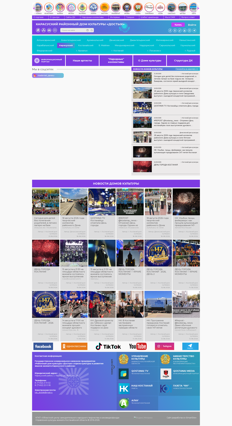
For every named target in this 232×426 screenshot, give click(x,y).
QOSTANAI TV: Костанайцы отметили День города (98, 222)
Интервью (115, 17)
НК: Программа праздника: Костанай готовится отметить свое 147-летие (158, 324)
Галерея (130, 17)
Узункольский (187, 45)
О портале (38, 17)
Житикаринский (164, 40)
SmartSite (191, 417)
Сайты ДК (70, 17)
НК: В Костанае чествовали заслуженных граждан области (128, 324)
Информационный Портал (186, 372)
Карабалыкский (45, 45)
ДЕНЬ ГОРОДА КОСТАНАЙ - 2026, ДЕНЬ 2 (156, 271)
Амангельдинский (71, 40)
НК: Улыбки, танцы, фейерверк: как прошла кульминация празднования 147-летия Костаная (186, 223)
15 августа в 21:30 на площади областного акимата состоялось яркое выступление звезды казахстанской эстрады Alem (101, 274)
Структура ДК (183, 60)
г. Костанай (117, 50)
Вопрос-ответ (188, 17)
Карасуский (66, 45)
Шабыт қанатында (149, 17)
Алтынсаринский (46, 40)
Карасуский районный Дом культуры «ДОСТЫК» (80, 24)
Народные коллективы (93, 17)
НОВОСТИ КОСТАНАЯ (182, 386)
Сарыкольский (167, 45)
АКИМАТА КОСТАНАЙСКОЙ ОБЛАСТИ (143, 359)
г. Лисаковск (154, 50)
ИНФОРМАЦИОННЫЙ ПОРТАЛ (51, 60)
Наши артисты (82, 60)
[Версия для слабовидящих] (55, 30)
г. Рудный (190, 50)
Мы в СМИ (170, 17)
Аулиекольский (95, 40)
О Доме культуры (149, 60)
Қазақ (178, 24)
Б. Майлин (104, 45)
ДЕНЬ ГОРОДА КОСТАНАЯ (42, 270)
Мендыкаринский (124, 45)
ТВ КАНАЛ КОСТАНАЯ (140, 372)
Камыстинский (187, 40)
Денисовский (116, 40)
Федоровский (44, 50)
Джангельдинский (140, 40)
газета (142, 386)
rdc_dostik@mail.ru (43, 392)
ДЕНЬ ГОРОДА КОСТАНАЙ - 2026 (43, 321)
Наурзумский (147, 45)
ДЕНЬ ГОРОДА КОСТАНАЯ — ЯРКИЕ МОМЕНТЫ (130, 271)
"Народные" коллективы (116, 61)
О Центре (54, 17)
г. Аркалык (82, 50)
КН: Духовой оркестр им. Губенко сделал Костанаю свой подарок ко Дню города (101, 325)
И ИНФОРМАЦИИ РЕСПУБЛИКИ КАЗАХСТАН (184, 359)
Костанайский (85, 45)
